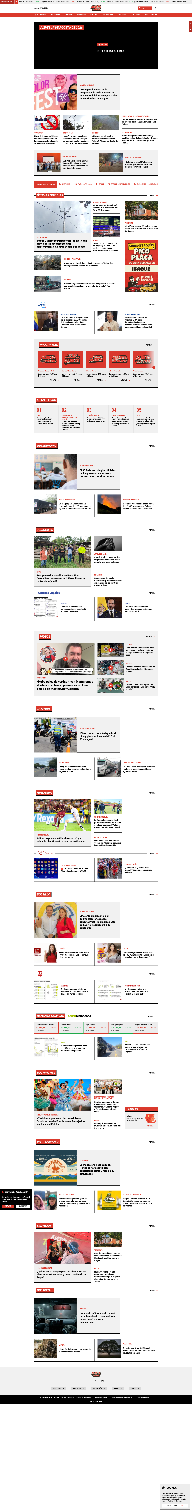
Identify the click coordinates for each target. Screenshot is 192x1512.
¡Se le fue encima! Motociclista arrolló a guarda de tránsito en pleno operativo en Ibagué (138, 164)
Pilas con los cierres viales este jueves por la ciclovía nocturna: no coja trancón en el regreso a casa (140, 651)
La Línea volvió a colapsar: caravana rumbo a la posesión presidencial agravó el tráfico (139, 769)
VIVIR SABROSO (151, 15)
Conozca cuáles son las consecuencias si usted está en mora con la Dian (73, 609)
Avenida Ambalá (85, 184)
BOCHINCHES (107, 15)
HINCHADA (81, 15)
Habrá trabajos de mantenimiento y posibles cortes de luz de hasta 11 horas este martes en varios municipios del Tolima (140, 139)
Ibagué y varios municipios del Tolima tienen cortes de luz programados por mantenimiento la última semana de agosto (62, 243)
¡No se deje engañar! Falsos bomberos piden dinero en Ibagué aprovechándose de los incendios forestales (46, 140)
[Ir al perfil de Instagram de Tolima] (103, 1381)
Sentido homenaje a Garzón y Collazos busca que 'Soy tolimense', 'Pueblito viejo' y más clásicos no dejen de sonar (107, 1107)
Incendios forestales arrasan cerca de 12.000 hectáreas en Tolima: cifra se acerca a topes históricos (138, 506)
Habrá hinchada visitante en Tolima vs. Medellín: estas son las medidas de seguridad (107, 842)
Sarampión (66, 184)
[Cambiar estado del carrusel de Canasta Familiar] (16, 2)
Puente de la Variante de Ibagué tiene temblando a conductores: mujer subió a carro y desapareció (98, 1318)
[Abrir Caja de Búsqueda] (155, 8)
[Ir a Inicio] (96, 8)
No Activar (23, 1206)
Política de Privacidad (83, 1398)
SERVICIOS (122, 15)
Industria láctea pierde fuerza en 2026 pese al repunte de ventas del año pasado (74, 1048)
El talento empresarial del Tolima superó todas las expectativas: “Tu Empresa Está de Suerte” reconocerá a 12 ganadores (97, 921)
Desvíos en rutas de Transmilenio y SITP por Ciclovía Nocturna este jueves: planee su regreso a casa (145, 422)
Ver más (152, 195)
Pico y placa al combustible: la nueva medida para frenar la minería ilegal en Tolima (75, 769)
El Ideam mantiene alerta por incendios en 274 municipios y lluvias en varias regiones (74, 991)
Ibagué (101, 184)
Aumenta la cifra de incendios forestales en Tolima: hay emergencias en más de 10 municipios (89, 264)
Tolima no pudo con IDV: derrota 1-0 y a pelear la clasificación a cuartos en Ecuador (61, 840)
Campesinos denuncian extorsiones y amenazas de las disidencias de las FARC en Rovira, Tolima (108, 581)
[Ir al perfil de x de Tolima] (95, 1381)
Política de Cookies (175, 1501)
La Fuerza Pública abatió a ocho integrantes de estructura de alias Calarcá (138, 609)
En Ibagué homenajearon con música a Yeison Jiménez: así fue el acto (107, 1125)
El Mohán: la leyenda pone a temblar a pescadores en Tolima (75, 1350)
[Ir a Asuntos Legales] (49, 592)
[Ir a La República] (40, 974)
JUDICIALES (55, 15)
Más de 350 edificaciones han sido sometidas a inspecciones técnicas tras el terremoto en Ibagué (108, 1257)
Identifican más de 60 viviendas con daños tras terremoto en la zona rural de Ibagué (141, 228)
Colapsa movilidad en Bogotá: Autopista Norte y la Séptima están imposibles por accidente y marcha (71, 425)
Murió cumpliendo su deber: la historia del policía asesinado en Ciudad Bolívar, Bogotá (45, 421)
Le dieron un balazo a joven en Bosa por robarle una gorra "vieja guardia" (140, 686)
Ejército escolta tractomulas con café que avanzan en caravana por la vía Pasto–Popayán (137, 1048)
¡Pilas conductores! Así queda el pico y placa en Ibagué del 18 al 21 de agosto (98, 736)
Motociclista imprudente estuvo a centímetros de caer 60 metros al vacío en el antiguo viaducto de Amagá (121, 422)
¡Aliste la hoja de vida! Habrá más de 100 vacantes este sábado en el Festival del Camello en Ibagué (138, 954)
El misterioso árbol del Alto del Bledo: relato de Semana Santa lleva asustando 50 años (139, 1350)
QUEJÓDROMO (40, 15)
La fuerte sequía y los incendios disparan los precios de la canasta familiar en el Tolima (140, 121)
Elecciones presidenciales (148, 184)
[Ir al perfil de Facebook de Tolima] (89, 1381)
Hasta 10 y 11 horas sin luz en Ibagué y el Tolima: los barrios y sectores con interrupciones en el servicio (105, 247)
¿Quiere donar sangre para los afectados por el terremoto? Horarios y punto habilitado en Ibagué (61, 1274)
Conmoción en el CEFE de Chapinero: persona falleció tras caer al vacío (96, 420)
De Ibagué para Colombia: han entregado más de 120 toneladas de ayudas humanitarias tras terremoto (75, 506)
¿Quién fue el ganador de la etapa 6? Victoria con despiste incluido (138, 870)
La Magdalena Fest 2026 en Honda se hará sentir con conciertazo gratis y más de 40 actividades (97, 1169)
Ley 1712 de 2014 (96, 1401)
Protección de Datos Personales (122, 1398)
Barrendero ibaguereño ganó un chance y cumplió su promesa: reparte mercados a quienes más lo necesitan (74, 1202)
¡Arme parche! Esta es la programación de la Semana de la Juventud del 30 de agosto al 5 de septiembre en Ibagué (98, 94)
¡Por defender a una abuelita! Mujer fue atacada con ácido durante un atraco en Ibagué (107, 559)
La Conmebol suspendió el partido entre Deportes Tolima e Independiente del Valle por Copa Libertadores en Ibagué (107, 824)
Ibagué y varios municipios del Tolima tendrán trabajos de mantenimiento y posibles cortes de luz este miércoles (75, 140)
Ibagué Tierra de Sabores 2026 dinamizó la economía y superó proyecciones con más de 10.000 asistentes (137, 1202)
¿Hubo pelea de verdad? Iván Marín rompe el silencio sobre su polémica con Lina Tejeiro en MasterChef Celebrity (65, 685)
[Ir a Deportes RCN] (45, 853)
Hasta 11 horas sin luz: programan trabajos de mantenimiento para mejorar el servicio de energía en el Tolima (107, 1277)
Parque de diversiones (120, 184)
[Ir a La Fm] (42, 305)
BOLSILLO (94, 15)
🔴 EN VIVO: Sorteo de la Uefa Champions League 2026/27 (74, 870)
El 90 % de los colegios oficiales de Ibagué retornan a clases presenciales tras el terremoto (98, 473)
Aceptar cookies (173, 1506)
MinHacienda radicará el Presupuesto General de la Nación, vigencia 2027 (136, 991)
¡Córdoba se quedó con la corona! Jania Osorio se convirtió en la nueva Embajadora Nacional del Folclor (61, 1121)
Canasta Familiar (7, 2)
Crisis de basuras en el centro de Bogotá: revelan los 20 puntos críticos (140, 669)
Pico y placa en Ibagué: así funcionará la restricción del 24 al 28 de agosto (105, 207)
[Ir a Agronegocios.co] (79, 1016)
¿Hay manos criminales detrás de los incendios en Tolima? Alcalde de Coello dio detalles (105, 140)
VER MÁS (53, 380)
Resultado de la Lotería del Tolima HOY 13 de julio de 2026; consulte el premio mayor (74, 954)
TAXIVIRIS (69, 15)
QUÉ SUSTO (135, 15)
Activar (8, 1206)
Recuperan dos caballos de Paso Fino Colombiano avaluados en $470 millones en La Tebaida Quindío (61, 578)
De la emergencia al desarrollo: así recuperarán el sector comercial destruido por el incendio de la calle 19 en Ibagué (89, 286)
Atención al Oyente (101, 1398)
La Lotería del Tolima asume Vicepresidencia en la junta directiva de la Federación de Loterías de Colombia (75, 164)
